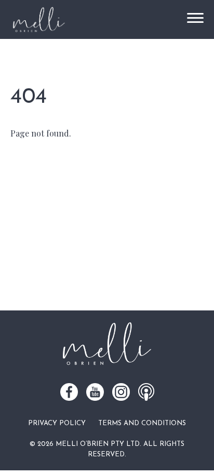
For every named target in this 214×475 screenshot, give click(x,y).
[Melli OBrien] (38, 19)
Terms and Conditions (142, 423)
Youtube (95, 392)
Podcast (146, 392)
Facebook (69, 392)
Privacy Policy (57, 423)
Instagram (121, 392)
